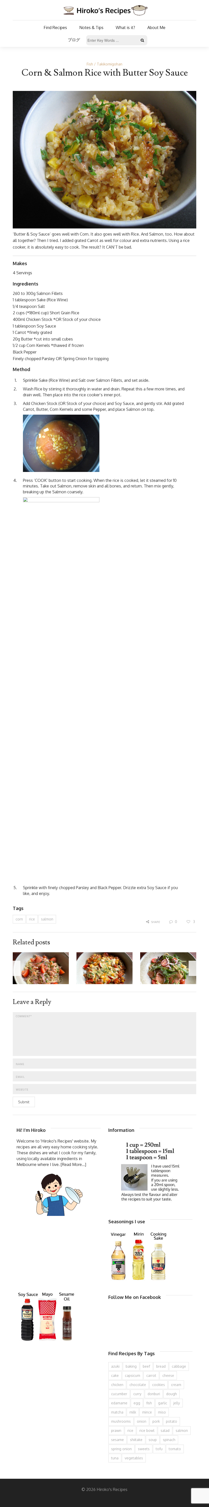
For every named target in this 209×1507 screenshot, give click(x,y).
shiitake (136, 1439)
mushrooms (121, 1421)
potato (171, 1421)
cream (176, 1384)
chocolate (137, 1384)
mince (147, 1412)
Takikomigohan (109, 64)
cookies (158, 1384)
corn (19, 919)
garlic (162, 1403)
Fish (90, 64)
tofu (159, 1449)
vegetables (134, 1458)
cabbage (179, 1366)
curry (137, 1394)
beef (146, 1366)
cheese (168, 1375)
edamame (119, 1403)
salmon (47, 919)
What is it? (125, 27)
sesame (117, 1439)
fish (149, 1403)
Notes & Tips (91, 27)
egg (137, 1403)
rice (32, 919)
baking (131, 1366)
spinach (169, 1439)
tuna (115, 1458)
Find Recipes (55, 27)
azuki (115, 1366)
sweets (144, 1449)
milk (132, 1412)
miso (162, 1412)
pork (156, 1421)
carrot (151, 1375)
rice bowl (146, 1430)
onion (141, 1421)
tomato (175, 1449)
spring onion (121, 1449)
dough (171, 1394)
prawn (116, 1430)
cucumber (119, 1394)
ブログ (74, 39)
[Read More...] (73, 1164)
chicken (117, 1384)
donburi (154, 1394)
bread (161, 1366)
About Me (156, 27)
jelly (176, 1403)
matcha (117, 1412)
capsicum (132, 1375)
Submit (24, 1102)
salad (165, 1430)
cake (115, 1375)
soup (153, 1439)
